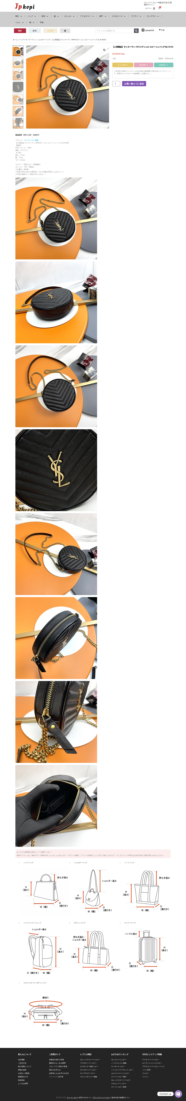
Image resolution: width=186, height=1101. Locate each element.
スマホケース (117, 16)
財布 (43, 16)
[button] (104, 50)
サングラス (151, 16)
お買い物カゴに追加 (134, 83)
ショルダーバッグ (43, 40)
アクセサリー (85, 16)
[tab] (122, 65)
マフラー (134, 16)
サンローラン (30, 40)
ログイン (148, 8)
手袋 (41, 22)
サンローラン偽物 (31, 140)
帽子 (101, 16)
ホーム (15, 40)
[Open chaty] (178, 1094)
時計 (17, 16)
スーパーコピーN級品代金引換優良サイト (158, 3)
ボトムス (67, 16)
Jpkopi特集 (149, 30)
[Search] (136, 31)
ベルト (18, 22)
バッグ (30, 16)
